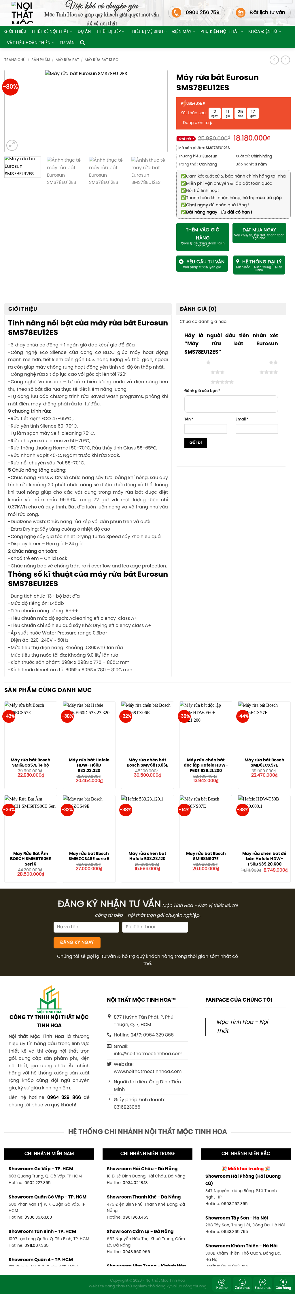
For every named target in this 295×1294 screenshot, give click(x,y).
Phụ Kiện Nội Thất (220, 31)
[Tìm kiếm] (82, 42)
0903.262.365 (234, 1204)
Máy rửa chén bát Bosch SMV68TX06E (147, 763)
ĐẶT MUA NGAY (259, 230)
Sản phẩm (40, 60)
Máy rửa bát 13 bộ (101, 60)
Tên (188, 419)
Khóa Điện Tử (262, 31)
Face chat (263, 1288)
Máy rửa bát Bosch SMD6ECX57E (264, 763)
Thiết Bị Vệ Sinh (146, 31)
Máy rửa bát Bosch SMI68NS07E (206, 856)
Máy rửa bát (67, 60)
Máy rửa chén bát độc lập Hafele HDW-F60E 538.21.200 (206, 765)
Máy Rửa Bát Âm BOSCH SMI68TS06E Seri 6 (30, 859)
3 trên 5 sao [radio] (198, 372)
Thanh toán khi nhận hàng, (231, 198)
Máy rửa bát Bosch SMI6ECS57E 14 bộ (30, 763)
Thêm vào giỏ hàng (203, 234)
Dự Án (84, 31)
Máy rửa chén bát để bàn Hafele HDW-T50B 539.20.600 (264, 859)
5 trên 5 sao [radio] (198, 382)
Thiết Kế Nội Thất (50, 31)
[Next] (155, 111)
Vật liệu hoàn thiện (28, 43)
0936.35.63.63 (38, 1217)
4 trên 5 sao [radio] (247, 372)
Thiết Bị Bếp (108, 31)
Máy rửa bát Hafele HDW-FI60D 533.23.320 (89, 765)
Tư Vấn (67, 43)
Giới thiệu (15, 31)
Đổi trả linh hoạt (200, 190)
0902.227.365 (37, 1183)
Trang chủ (15, 60)
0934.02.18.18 (135, 1183)
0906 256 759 (203, 12)
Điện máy (181, 31)
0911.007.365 (36, 1246)
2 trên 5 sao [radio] (256, 362)
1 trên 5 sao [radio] (193, 362)
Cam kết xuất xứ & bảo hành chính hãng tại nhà (233, 176)
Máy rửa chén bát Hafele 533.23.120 (147, 856)
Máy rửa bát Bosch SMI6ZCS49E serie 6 (89, 856)
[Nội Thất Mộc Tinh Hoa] (18, 13)
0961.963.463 (135, 1217)
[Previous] (17, 111)
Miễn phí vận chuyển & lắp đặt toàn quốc (226, 183)
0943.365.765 (234, 1232)
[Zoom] (12, 145)
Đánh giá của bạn (202, 391)
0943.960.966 (136, 1252)
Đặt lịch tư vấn (267, 12)
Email (242, 419)
